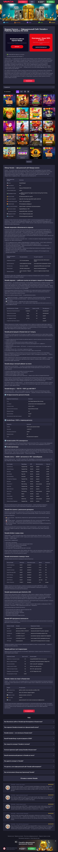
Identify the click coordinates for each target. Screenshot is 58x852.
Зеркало (17, 46)
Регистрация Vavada (29, 711)
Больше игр (29, 161)
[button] (1, 12)
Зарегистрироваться (23, 1)
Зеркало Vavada (29, 80)
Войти (32, 1)
